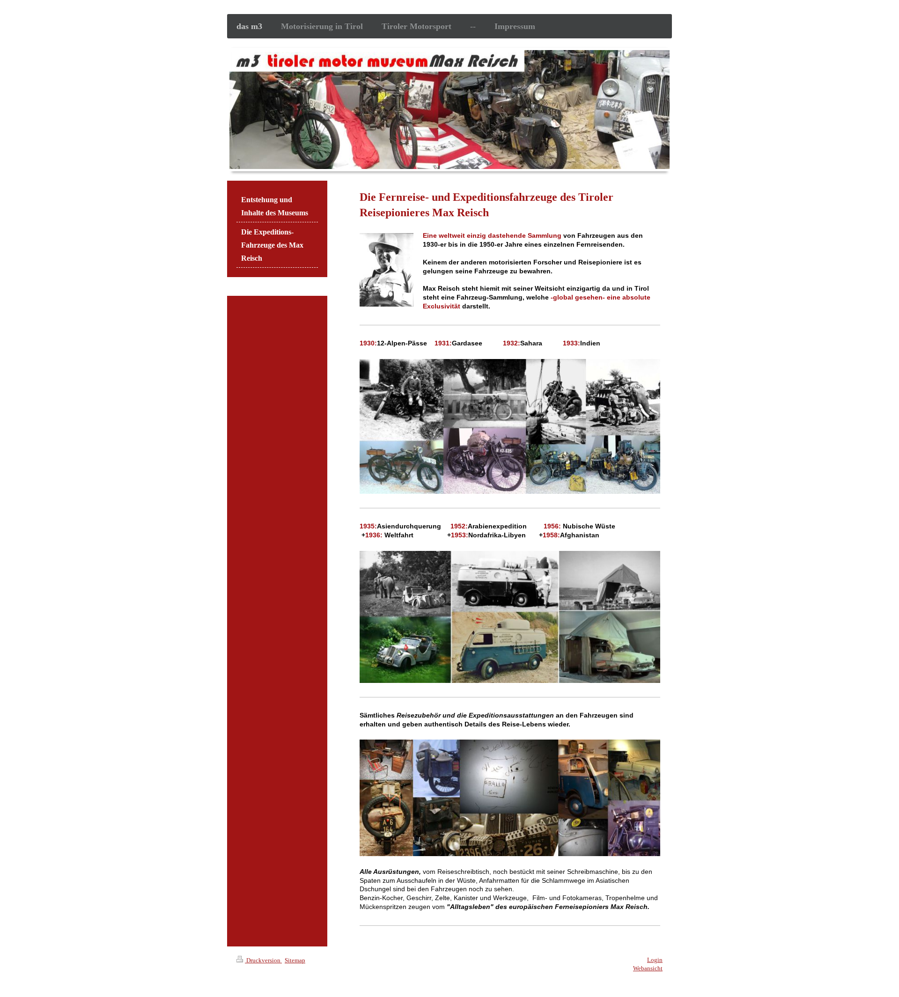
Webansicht (648, 968)
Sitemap (295, 960)
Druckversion (263, 960)
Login (655, 959)
